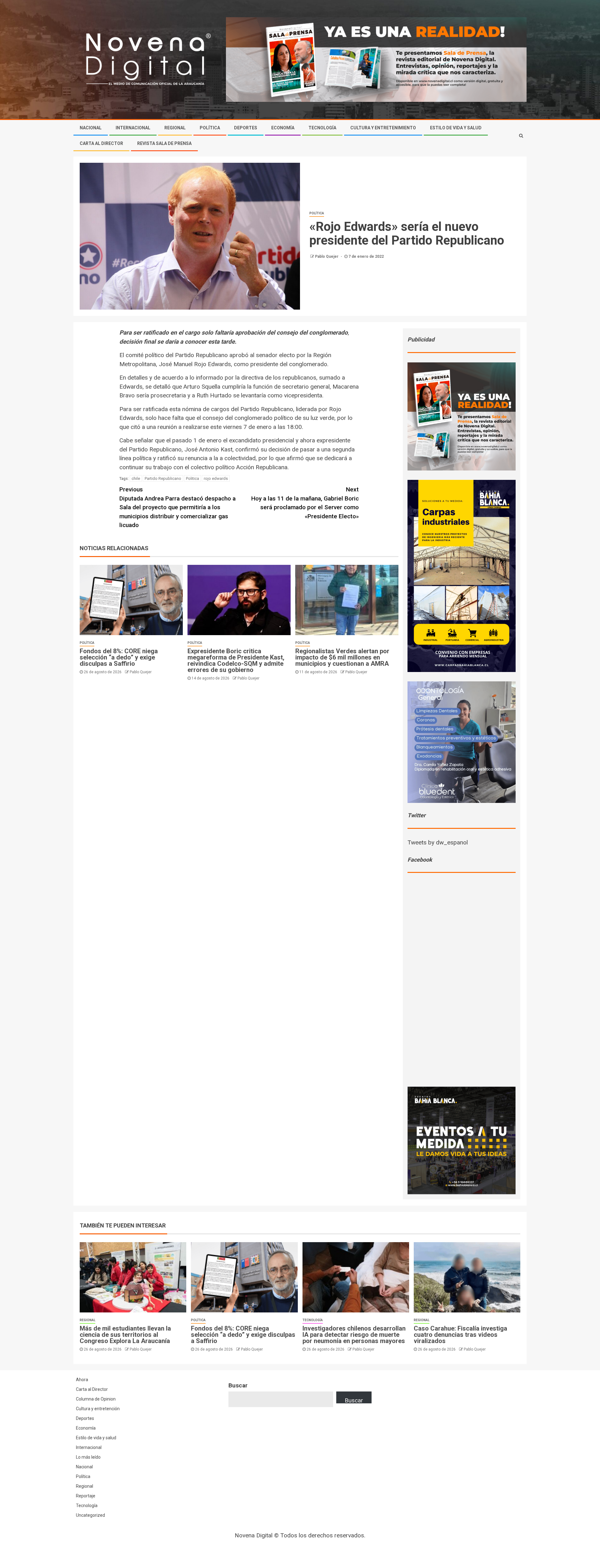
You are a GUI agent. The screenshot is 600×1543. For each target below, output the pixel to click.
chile (136, 478)
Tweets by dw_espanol (438, 842)
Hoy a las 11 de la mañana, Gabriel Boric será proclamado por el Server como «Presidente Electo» (305, 503)
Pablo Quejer (327, 256)
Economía (282, 127)
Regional (175, 127)
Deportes (245, 127)
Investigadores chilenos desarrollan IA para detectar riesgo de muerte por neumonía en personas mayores (354, 1335)
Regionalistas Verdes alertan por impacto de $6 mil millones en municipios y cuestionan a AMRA (342, 657)
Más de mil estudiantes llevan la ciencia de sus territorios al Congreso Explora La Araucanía (125, 1335)
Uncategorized (90, 1515)
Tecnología (322, 127)
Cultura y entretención (98, 1408)
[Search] (521, 136)
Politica (192, 478)
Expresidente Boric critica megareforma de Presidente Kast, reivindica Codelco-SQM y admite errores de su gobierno (236, 660)
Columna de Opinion (96, 1398)
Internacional (133, 127)
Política (210, 127)
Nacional (91, 127)
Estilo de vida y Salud (456, 127)
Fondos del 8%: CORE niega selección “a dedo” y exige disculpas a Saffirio (119, 657)
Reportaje (85, 1495)
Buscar (238, 1385)
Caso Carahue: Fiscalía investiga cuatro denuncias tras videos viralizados (460, 1335)
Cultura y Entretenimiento (383, 127)
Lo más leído (88, 1457)
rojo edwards (216, 478)
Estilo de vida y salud (96, 1437)
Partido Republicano (163, 478)
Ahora (82, 1379)
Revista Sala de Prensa (164, 143)
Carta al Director (101, 143)
